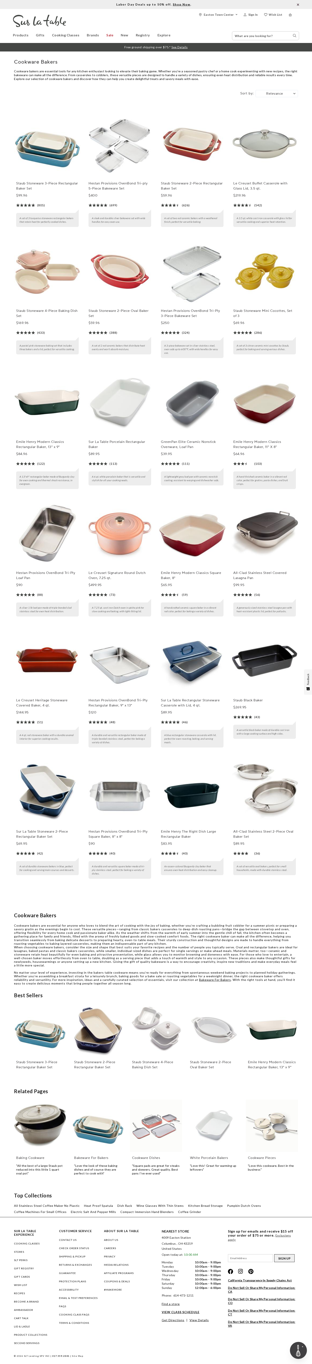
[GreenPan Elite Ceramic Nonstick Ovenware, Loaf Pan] (192, 402)
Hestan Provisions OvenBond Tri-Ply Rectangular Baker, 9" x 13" (118, 703)
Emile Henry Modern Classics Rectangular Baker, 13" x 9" (40, 444)
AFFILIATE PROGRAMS (119, 1273)
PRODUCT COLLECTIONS (30, 1334)
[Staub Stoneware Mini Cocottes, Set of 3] (264, 271)
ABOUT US (111, 1239)
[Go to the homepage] (39, 16)
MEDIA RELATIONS (116, 1264)
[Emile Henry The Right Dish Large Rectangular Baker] (192, 792)
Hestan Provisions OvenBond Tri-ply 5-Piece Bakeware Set (118, 186)
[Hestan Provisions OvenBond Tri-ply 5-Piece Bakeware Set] (119, 144)
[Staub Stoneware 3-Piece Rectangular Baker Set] (47, 144)
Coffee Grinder (189, 1212)
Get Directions (173, 1320)
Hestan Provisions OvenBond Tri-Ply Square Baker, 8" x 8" (118, 834)
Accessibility (69, 1289)
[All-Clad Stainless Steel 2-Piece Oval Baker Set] (264, 792)
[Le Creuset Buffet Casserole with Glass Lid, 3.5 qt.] (264, 144)
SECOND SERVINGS (26, 1343)
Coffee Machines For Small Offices (40, 1212)
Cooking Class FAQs (74, 1314)
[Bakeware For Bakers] (98, 1126)
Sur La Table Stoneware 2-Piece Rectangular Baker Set (42, 834)
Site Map (77, 1356)
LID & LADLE (22, 1326)
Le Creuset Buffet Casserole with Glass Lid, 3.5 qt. (260, 186)
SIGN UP (284, 1258)
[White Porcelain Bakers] (214, 1126)
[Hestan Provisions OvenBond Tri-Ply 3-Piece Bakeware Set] (192, 271)
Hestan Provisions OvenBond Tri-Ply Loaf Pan (45, 575)
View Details (199, 1320)
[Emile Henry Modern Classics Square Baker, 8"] (192, 533)
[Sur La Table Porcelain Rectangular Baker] (119, 402)
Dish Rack (124, 1205)
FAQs (62, 1306)
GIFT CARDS (22, 1276)
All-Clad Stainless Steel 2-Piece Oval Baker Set (263, 834)
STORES (19, 1251)
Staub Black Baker (248, 700)
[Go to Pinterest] (250, 1271)
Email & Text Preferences (78, 1298)
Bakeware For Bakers (215, 980)
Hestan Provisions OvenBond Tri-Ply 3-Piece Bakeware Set (190, 313)
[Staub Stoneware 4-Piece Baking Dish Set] (47, 271)
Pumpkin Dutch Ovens (244, 1205)
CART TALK (21, 1318)
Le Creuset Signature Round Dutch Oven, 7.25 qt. (117, 575)
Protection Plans (72, 1281)
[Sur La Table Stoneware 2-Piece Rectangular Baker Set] (47, 792)
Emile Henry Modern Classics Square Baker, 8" (191, 575)
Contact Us (68, 1239)
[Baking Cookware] (40, 1126)
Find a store (171, 1304)
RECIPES (19, 1293)
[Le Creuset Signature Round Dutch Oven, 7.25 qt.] (119, 533)
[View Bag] (294, 14)
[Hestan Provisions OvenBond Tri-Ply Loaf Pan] (47, 533)
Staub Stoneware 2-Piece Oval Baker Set (119, 313)
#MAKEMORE (113, 1289)
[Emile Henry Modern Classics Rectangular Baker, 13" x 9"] (47, 402)
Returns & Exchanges (75, 1264)
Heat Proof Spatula (98, 1205)
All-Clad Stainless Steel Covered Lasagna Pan (260, 575)
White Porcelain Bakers (209, 1158)
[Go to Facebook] (230, 1271)
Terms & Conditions (74, 1322)
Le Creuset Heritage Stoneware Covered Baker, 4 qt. (42, 703)
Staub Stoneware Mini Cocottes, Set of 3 (262, 313)
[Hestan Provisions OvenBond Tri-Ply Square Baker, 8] (119, 792)
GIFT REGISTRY (24, 1268)
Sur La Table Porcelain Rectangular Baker (117, 444)
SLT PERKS (21, 1260)
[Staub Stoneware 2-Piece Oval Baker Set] (119, 271)
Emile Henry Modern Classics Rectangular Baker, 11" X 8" (257, 444)
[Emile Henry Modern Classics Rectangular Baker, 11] (264, 402)
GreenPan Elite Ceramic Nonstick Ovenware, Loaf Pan (188, 444)
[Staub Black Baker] (264, 661)
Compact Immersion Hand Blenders (147, 1212)
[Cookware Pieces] (272, 1126)
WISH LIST (20, 1285)
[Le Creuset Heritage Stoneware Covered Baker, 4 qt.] (47, 661)
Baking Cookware (30, 1158)
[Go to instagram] (240, 1271)
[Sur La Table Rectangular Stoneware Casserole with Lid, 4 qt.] (192, 661)
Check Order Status (74, 1248)
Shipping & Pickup (72, 1256)
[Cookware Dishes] (156, 1126)
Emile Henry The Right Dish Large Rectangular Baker (188, 834)
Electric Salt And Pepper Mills (93, 1212)
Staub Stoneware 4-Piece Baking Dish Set (47, 313)
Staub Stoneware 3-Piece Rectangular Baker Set (47, 186)
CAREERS (110, 1248)
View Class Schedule (181, 1312)
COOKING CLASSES (27, 1243)
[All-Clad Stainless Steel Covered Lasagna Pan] (264, 533)
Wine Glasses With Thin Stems (160, 1205)
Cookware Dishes (146, 1158)
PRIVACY (109, 1256)
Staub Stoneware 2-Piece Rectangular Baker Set (192, 186)
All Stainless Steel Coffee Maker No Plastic (47, 1205)
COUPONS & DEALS (117, 1281)
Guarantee (67, 1273)
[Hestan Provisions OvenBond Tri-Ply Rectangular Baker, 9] (119, 661)
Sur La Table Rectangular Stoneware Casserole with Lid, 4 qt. (190, 703)
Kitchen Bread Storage (205, 1205)
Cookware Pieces (262, 1158)
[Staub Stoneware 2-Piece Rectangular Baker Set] (192, 144)
